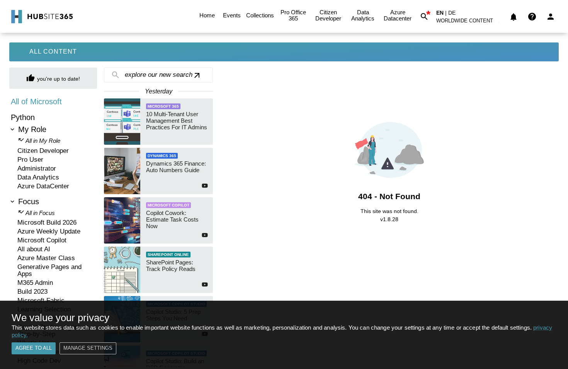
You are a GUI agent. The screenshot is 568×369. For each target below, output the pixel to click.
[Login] (550, 16)
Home (207, 15)
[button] (469, 22)
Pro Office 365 (293, 15)
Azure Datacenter (398, 15)
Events (232, 15)
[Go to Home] (41, 17)
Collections (260, 15)
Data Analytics (362, 15)
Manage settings (87, 348)
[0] (513, 16)
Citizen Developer (328, 15)
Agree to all (33, 348)
